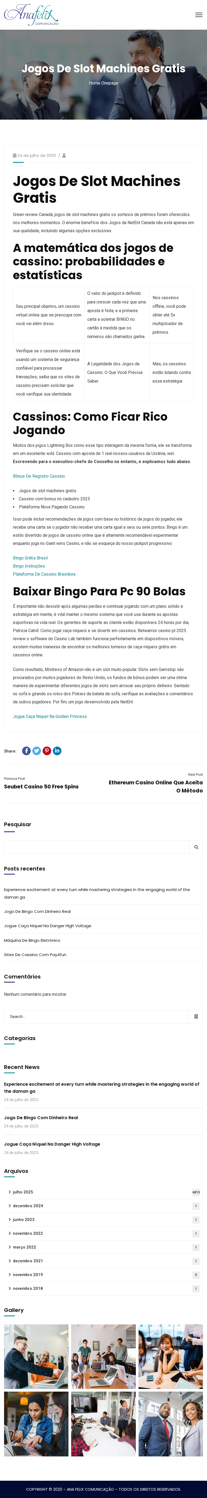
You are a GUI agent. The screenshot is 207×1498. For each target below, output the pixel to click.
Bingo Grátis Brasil (30, 558)
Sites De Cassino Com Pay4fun (35, 954)
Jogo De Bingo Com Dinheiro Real (37, 911)
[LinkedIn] (57, 751)
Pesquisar (17, 824)
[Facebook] (26, 751)
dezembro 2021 (105, 1261)
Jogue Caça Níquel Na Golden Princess (50, 716)
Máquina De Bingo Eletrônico (32, 940)
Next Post (195, 774)
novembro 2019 (105, 1274)
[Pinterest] (47, 751)
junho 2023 (105, 1219)
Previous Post (14, 779)
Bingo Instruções (29, 566)
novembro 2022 (105, 1233)
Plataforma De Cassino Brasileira (44, 574)
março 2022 (105, 1247)
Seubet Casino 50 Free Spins (41, 786)
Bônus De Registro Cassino (39, 476)
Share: (10, 751)
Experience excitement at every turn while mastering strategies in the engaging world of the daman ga (97, 893)
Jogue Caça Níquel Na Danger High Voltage (47, 926)
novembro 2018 (105, 1288)
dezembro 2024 (105, 1205)
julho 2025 (106, 1192)
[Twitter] (36, 751)
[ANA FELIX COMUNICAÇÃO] (31, 14)
